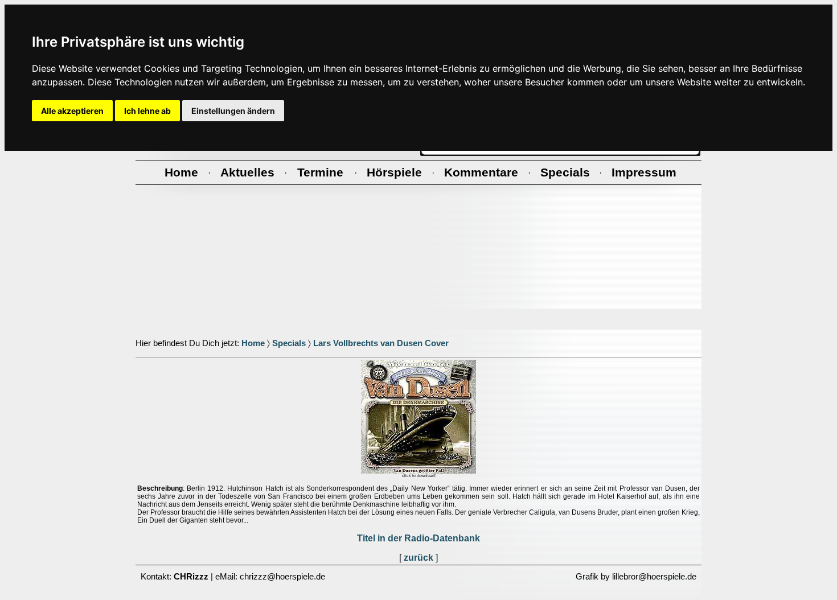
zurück (418, 557)
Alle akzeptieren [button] (72, 111)
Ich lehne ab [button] (147, 111)
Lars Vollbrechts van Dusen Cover (381, 343)
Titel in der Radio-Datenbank (418, 538)
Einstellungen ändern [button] (233, 111)
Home (253, 343)
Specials (289, 343)
